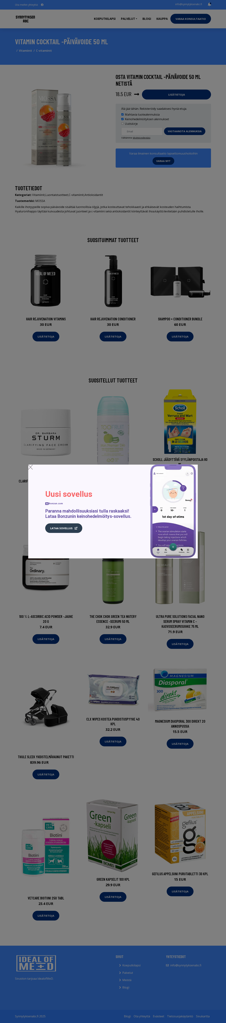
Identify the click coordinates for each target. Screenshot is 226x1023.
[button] (63, 528)
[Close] (30, 467)
